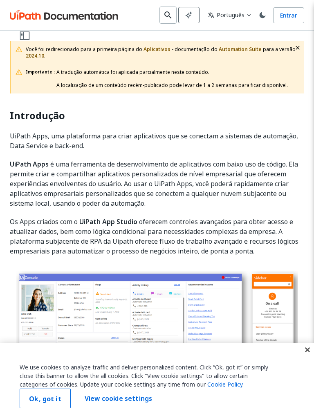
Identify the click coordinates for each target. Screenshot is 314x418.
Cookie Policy (224, 384)
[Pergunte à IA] (189, 15)
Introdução (37, 115)
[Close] (307, 349)
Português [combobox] (226, 15)
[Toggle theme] (262, 15)
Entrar (288, 15)
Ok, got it (45, 399)
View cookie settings (118, 398)
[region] (157, 380)
